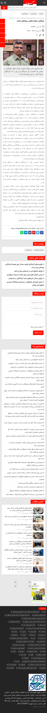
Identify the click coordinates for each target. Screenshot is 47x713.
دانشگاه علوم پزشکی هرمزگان (19, 638)
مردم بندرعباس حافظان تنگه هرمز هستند (30, 483)
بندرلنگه (33, 635)
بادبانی (23, 632)
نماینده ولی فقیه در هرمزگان (37, 665)
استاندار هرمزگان (15, 622)
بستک (15, 632)
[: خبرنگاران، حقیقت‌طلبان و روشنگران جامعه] (5, 35)
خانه (41, 14)
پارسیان (43, 668)
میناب (17, 661)
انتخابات (42, 632)
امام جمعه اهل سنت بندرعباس (36, 628)
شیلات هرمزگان (33, 651)
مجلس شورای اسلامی (39, 658)
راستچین (35, 706)
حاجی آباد (42, 638)
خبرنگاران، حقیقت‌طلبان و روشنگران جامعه (30, 21)
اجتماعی (33, 14)
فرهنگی (25, 14)
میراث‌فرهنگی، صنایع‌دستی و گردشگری (34, 661)
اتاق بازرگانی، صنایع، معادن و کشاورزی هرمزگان (26, 612)
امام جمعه (42, 625)
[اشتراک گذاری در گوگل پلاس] (33, 232)
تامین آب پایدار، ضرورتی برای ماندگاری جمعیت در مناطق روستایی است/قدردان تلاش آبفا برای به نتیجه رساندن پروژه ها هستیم (25, 416)
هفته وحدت (12, 665)
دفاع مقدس (41, 641)
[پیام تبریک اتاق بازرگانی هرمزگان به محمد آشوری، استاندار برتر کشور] (23, 561)
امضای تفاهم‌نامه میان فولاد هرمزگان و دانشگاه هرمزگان (26, 490)
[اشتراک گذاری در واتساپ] (22, 232)
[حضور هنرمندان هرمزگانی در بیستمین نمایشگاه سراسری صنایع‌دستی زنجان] (23, 544)
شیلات (43, 651)
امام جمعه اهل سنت (29, 625)
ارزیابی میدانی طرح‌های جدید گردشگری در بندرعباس (26, 278)
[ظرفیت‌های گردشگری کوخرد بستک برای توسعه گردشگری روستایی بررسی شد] (23, 511)
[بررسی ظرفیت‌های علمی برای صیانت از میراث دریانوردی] (23, 527)
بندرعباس (42, 635)
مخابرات (26, 658)
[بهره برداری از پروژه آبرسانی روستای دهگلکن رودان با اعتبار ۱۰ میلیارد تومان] (23, 552)
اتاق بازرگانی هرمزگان (39, 615)
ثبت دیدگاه (38, 332)
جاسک (24, 635)
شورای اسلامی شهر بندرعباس (37, 648)
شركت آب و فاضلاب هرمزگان (26, 641)
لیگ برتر (23, 655)
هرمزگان (28, 250)
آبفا (44, 612)
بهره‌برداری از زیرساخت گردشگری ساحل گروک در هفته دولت (24, 494)
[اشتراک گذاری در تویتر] (37, 232)
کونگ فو (11, 668)
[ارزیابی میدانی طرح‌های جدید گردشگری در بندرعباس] (23, 535)
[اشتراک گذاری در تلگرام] (25, 232)
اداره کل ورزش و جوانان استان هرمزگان (34, 618)
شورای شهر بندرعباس (18, 648)
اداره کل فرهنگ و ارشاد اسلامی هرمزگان (18, 615)
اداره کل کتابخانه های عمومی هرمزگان (34, 622)
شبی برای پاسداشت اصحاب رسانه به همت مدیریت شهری (25, 473)
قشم (31, 655)
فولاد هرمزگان (39, 250)
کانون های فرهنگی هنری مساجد (27, 668)
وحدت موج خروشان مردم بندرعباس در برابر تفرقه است (26, 469)
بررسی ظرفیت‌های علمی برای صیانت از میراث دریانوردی (25, 274)
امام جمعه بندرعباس (17, 628)
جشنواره (15, 635)
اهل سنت (33, 632)
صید (14, 651)
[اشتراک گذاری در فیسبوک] (41, 232)
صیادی (22, 651)
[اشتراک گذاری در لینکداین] (29, 232)
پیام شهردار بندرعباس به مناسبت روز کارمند (30, 487)
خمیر (33, 638)
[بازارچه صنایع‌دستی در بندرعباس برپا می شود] (23, 519)
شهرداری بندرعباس (19, 645)
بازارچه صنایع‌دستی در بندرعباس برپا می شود (28, 271)
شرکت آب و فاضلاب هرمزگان (37, 645)
